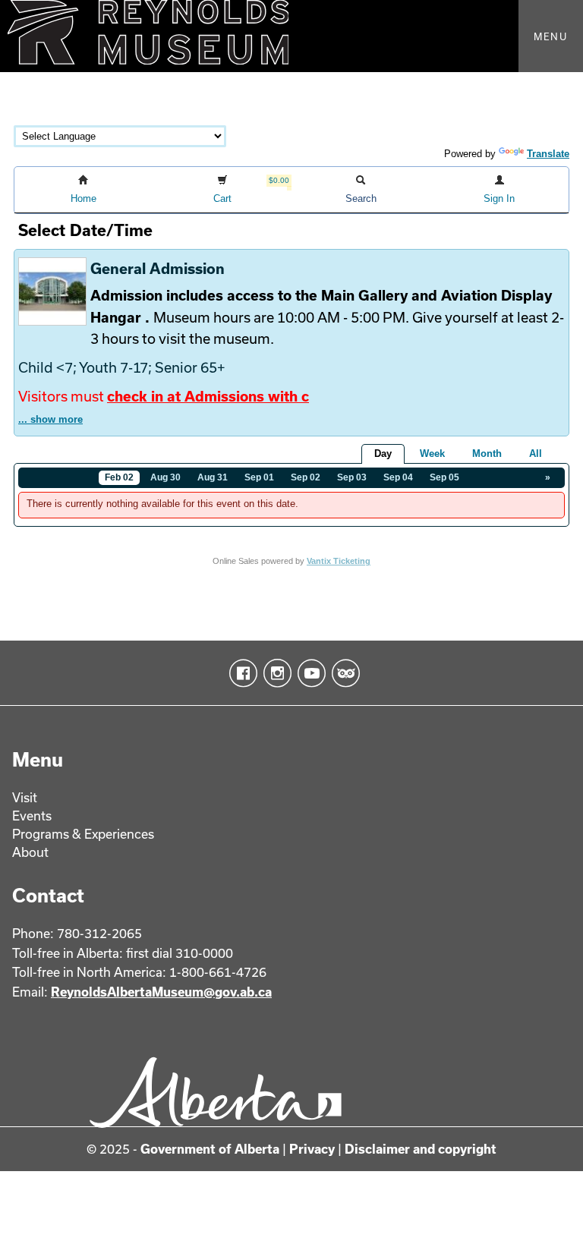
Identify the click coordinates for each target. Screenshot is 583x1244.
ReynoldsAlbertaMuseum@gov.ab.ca (161, 991)
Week (432, 453)
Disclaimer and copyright (420, 1149)
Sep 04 (398, 477)
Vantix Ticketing (338, 560)
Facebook (240, 673)
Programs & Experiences (83, 834)
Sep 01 (259, 477)
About (30, 852)
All (535, 453)
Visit (24, 797)
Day (383, 453)
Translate (548, 153)
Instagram (274, 673)
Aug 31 (212, 477)
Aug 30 (165, 477)
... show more (50, 419)
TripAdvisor (343, 673)
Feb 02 (119, 477)
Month (487, 453)
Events (32, 815)
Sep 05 (444, 477)
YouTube (309, 673)
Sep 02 (305, 477)
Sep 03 (352, 477)
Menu (551, 36)
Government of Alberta (209, 1149)
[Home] (291, 36)
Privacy (312, 1149)
